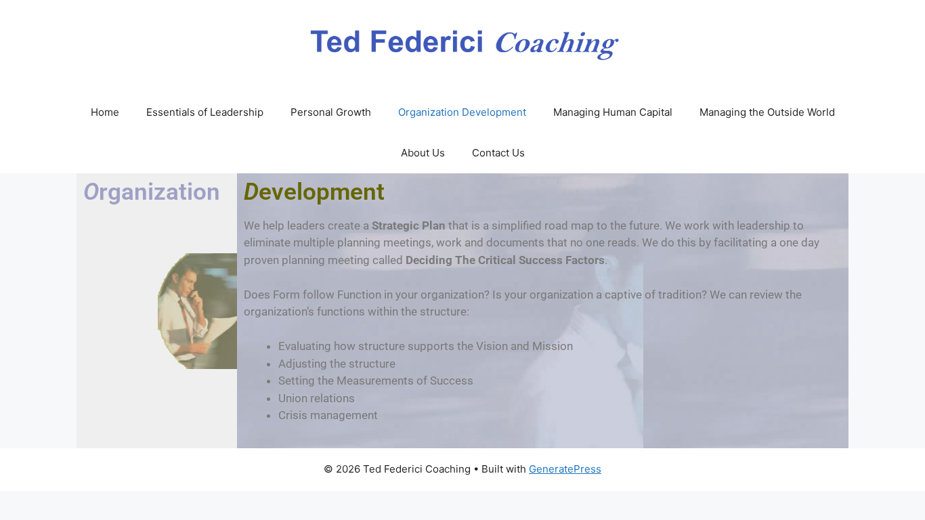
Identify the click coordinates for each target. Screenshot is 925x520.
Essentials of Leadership (204, 112)
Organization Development (462, 112)
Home (105, 112)
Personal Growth (331, 112)
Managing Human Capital (612, 112)
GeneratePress (565, 468)
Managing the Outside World (767, 112)
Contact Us (498, 152)
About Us (423, 152)
